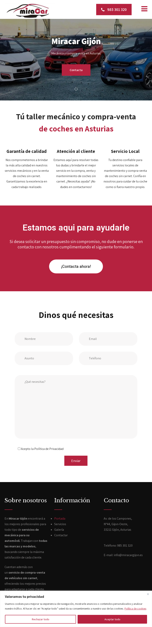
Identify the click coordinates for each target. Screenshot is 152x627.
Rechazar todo (40, 619)
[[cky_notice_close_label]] (147, 594)
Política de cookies (135, 608)
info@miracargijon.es (128, 555)
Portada (59, 518)
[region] (76, 609)
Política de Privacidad (49, 449)
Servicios (60, 524)
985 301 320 (116, 9)
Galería (59, 530)
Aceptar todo (112, 619)
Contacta (76, 70)
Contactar (61, 535)
